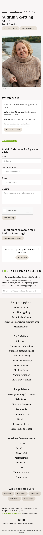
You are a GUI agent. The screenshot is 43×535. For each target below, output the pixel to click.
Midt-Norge (14, 498)
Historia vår (21, 462)
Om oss (21, 443)
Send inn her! (22, 257)
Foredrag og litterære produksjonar (21, 321)
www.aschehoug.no (9, 141)
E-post (4, 178)
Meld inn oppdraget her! (12, 238)
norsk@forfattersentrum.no (12, 513)
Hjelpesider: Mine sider (21, 346)
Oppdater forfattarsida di (21, 350)
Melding (5, 189)
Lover (22, 467)
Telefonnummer (9, 167)
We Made (21, 532)
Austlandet (21, 493)
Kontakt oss (21, 448)
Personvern (21, 477)
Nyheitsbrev (21, 399)
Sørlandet (7, 493)
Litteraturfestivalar (21, 379)
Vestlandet (35, 493)
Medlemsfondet (21, 326)
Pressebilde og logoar (21, 428)
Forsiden (4, 12)
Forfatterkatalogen (16, 12)
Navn (4, 156)
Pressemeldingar (21, 424)
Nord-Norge (28, 498)
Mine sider (21, 341)
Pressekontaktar (21, 414)
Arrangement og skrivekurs (21, 394)
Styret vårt (21, 453)
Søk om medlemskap (21, 360)
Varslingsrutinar (21, 374)
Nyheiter (21, 419)
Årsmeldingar (21, 457)
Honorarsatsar (21, 307)
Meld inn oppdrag (28, 28)
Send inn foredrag (21, 355)
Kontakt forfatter (10, 28)
